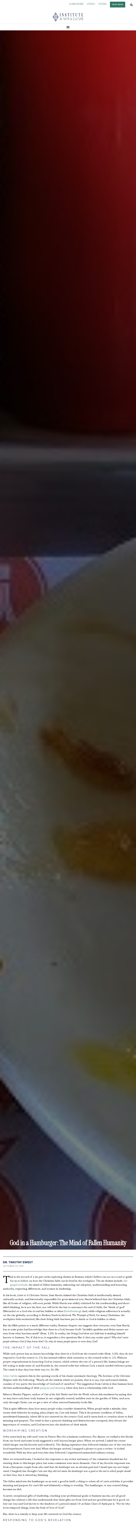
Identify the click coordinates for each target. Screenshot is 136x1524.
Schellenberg (72, 1311)
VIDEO (91, 3)
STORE (102, 3)
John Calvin (10, 1376)
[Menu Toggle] (68, 27)
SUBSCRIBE (76, 3)
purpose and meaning (52, 1388)
